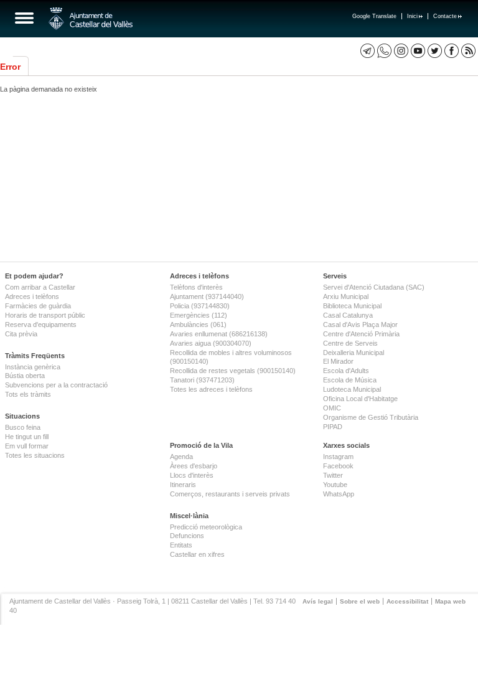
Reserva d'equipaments (41, 324)
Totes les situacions (35, 455)
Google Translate (374, 16)
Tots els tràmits (28, 394)
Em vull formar (27, 446)
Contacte (445, 16)
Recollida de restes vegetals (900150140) (233, 370)
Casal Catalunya (348, 315)
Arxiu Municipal (345, 296)
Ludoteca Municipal (352, 389)
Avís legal (317, 601)
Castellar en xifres (197, 554)
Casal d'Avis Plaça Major (360, 324)
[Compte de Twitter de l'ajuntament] (435, 51)
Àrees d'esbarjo (193, 466)
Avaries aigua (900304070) (210, 343)
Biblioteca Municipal (352, 306)
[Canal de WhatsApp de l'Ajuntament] (384, 51)
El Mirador (338, 361)
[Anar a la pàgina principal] (91, 18)
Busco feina (22, 427)
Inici (412, 16)
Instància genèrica (32, 367)
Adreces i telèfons (32, 296)
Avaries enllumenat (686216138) (219, 334)
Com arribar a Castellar (40, 287)
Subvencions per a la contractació (56, 385)
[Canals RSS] (468, 51)
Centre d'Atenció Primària (361, 334)
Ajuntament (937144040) (207, 296)
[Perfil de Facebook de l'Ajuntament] (451, 51)
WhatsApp (338, 494)
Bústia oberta (25, 375)
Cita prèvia (21, 334)
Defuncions (187, 535)
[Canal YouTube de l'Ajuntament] (418, 51)
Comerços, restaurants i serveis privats (230, 494)
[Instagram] (401, 51)
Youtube (335, 484)
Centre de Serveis (350, 343)
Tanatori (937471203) (202, 380)
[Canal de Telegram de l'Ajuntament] (367, 51)
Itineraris (183, 484)
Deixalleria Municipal (353, 352)
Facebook (338, 466)
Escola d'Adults (346, 370)
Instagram (338, 456)
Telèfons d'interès (196, 287)
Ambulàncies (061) (198, 324)
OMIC (332, 408)
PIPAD (332, 426)
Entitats (181, 545)
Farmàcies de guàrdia (38, 306)
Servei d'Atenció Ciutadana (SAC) (373, 287)
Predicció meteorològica (206, 527)
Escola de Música (350, 380)
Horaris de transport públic (45, 315)
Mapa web (450, 601)
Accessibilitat (407, 601)
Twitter (333, 475)
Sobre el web (360, 601)
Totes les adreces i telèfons (211, 389)
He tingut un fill (27, 436)
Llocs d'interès (191, 475)
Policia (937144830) (200, 306)
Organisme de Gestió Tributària (370, 417)
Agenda (181, 456)
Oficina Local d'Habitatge (360, 398)
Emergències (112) (198, 315)
